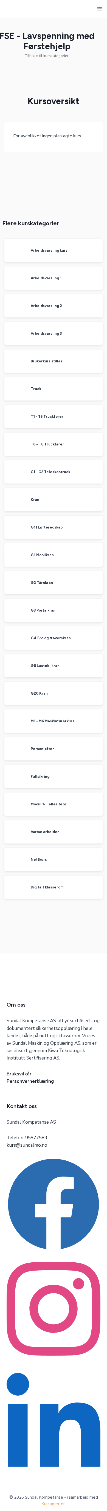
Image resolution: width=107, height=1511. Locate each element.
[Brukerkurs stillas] (16, 361)
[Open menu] (100, 8)
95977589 (36, 1138)
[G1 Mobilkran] (16, 555)
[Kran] (16, 499)
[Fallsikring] (16, 776)
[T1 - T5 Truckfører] (16, 416)
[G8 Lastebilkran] (16, 665)
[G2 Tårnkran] (16, 582)
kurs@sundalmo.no (27, 1145)
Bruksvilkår (19, 1074)
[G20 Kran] (16, 693)
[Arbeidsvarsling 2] (16, 305)
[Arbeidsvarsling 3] (16, 333)
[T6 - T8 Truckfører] (16, 444)
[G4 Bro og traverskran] (16, 638)
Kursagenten (53, 1504)
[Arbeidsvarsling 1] (16, 278)
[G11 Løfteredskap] (16, 527)
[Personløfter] (16, 748)
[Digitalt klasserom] (16, 887)
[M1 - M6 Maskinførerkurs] (16, 721)
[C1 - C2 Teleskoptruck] (16, 472)
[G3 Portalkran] (16, 610)
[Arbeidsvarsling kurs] (16, 250)
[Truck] (16, 389)
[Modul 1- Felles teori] (16, 804)
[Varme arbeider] (16, 831)
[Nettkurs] (16, 859)
